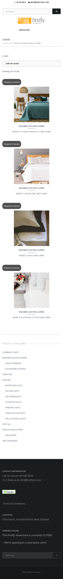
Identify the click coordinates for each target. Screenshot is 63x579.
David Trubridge (13, 363)
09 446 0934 (21, 2)
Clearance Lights (10, 352)
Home (17, 43)
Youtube (31, 6)
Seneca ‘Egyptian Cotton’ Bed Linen (31, 317)
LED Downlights (13, 396)
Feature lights (12, 391)
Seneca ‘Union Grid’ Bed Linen (31, 193)
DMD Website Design (31, 572)
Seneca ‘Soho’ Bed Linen (31, 255)
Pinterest (35, 6)
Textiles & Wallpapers (12, 429)
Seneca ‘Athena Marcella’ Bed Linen (31, 131)
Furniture (7, 374)
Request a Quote (12, 82)
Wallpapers (10, 435)
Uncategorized (9, 440)
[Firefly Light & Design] (31, 21)
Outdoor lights (13, 402)
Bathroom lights (13, 385)
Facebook (26, 6)
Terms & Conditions (13, 503)
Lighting (6, 380)
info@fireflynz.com (39, 2)
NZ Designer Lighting (15, 369)
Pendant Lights (12, 407)
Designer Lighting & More (31, 126)
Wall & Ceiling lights (15, 418)
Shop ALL (6, 424)
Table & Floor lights (15, 413)
